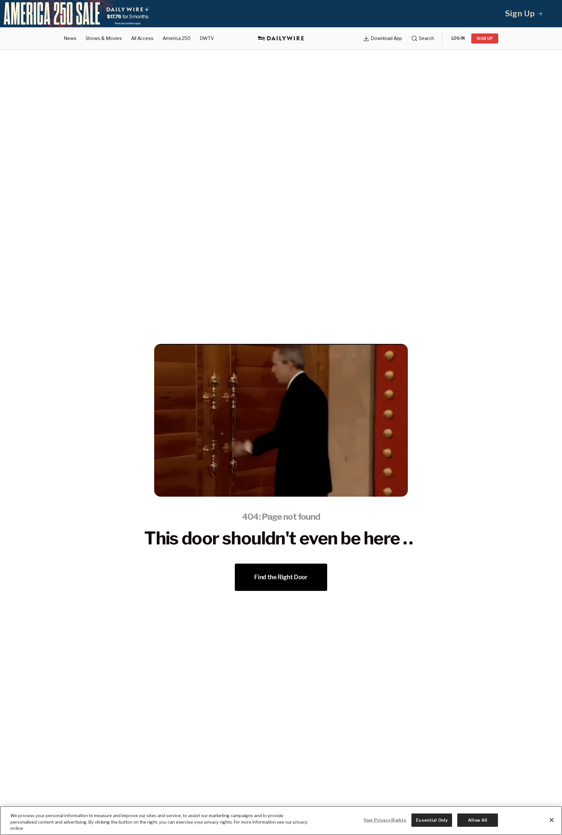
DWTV (207, 38)
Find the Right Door (280, 577)
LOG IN (458, 38)
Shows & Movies (104, 38)
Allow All (477, 819)
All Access (142, 38)
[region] (281, 820)
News (70, 38)
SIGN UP (484, 38)
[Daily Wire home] (281, 38)
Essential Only (432, 819)
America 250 (177, 38)
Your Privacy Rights (384, 819)
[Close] (551, 820)
